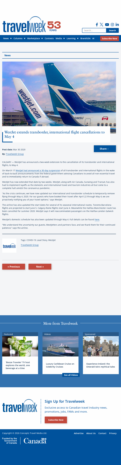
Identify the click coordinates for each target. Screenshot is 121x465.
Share (103, 148)
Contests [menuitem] (49, 38)
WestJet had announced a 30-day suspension (38, 170)
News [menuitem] (6, 38)
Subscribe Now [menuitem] (109, 38)
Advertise (79, 433)
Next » (40, 266)
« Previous (14, 266)
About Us (91, 433)
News (7, 55)
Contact (102, 433)
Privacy (113, 433)
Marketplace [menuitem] (33, 38)
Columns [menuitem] (18, 38)
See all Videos (71, 375)
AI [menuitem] (93, 38)
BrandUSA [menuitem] (85, 38)
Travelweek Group (15, 154)
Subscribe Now (55, 419)
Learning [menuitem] (71, 38)
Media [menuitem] (59, 38)
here (97, 219)
